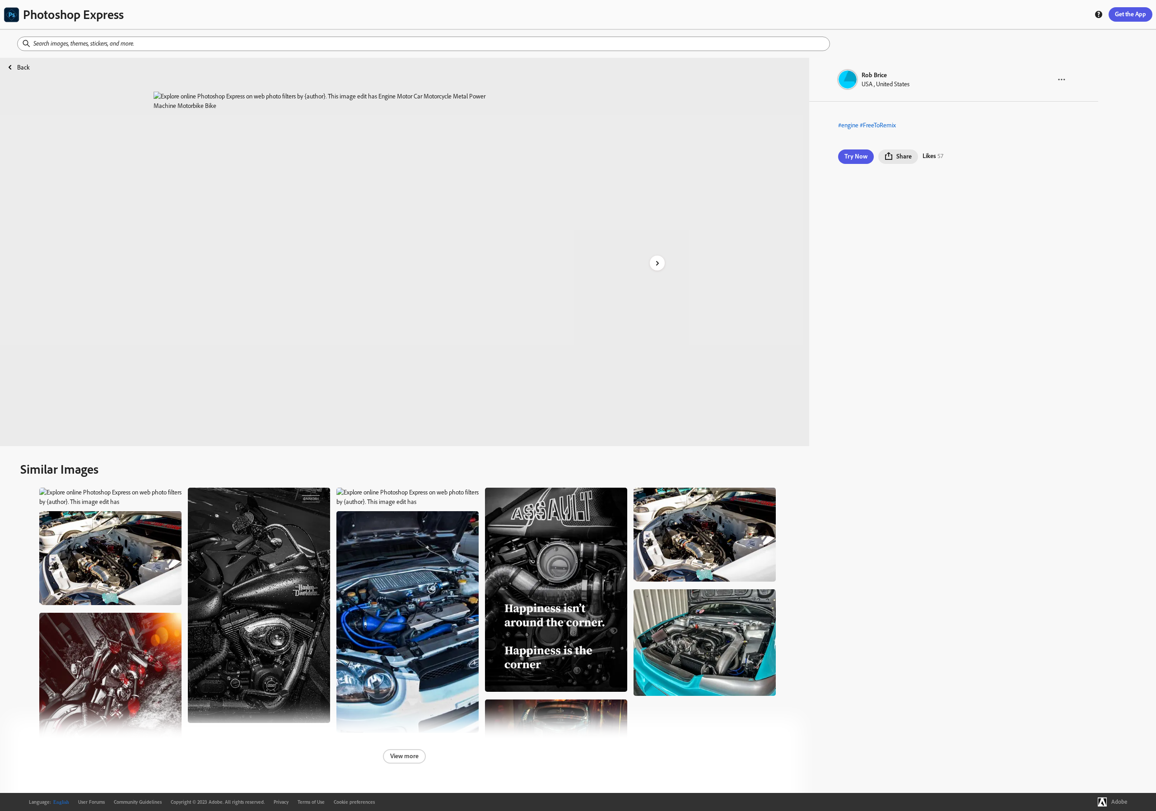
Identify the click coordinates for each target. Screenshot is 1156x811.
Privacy (281, 802)
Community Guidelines (138, 802)
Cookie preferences (354, 802)
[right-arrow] (657, 263)
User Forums (91, 802)
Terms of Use (311, 802)
